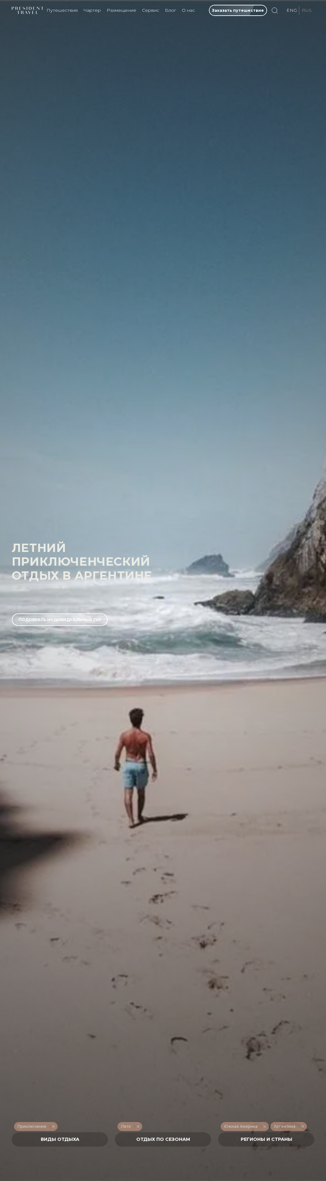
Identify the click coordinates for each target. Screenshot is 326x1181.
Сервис (150, 10)
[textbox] (59, 1139)
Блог (170, 10)
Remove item (53, 1126)
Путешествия (62, 10)
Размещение (121, 10)
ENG (292, 10)
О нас (188, 10)
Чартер (92, 10)
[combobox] (60, 1139)
